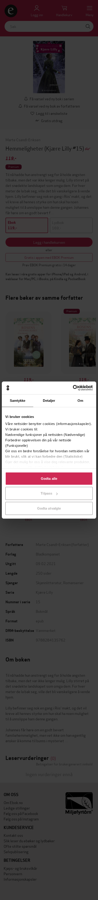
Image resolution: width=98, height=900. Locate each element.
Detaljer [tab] (49, 400)
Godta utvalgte (49, 508)
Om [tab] (80, 400)
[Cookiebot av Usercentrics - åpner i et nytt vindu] (73, 388)
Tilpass (46, 493)
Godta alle (49, 478)
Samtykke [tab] (18, 400)
